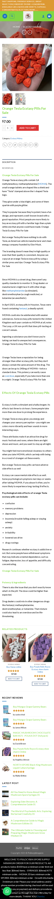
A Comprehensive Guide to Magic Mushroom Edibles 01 (27, 822)
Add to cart (27, 127)
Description (8, 162)
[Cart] (49, 16)
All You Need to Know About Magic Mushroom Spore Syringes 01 (28, 793)
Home (16, 26)
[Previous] (6, 67)
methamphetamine (15, 290)
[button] (7, 891)
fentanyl (23, 308)
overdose (9, 375)
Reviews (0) (7, 168)
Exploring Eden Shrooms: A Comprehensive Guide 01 (24, 803)
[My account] (43, 16)
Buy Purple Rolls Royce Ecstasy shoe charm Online (40, 669)
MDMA (42, 183)
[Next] (47, 67)
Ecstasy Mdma (32, 26)
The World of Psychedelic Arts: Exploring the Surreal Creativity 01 (31, 812)
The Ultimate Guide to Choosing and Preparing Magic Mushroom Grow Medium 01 (29, 833)
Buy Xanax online (13, 667)
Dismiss (41, 896)
